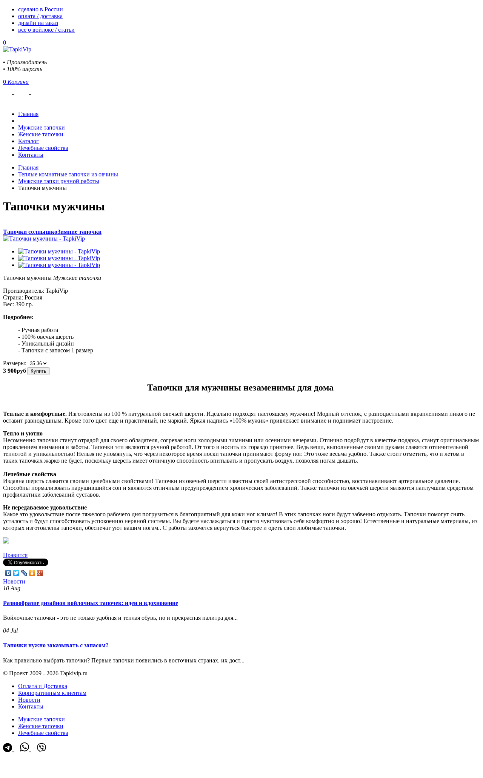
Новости (14, 581)
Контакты (30, 154)
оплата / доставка (40, 16)
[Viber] (41, 91)
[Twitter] (16, 573)
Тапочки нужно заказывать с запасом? (56, 645)
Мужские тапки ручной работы (58, 181)
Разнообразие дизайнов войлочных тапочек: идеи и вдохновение (90, 603)
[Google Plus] (40, 573)
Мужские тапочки (41, 127)
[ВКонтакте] (8, 573)
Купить (38, 371)
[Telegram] (8, 91)
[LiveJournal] (24, 573)
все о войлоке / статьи (46, 29)
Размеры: (14, 363)
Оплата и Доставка (42, 686)
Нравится (15, 555)
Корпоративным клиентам (52, 693)
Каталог (28, 141)
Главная (28, 167)
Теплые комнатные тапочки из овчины (68, 174)
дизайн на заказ (38, 23)
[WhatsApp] (25, 91)
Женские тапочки (40, 134)
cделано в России (40, 9)
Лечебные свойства (43, 148)
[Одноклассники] (32, 573)
